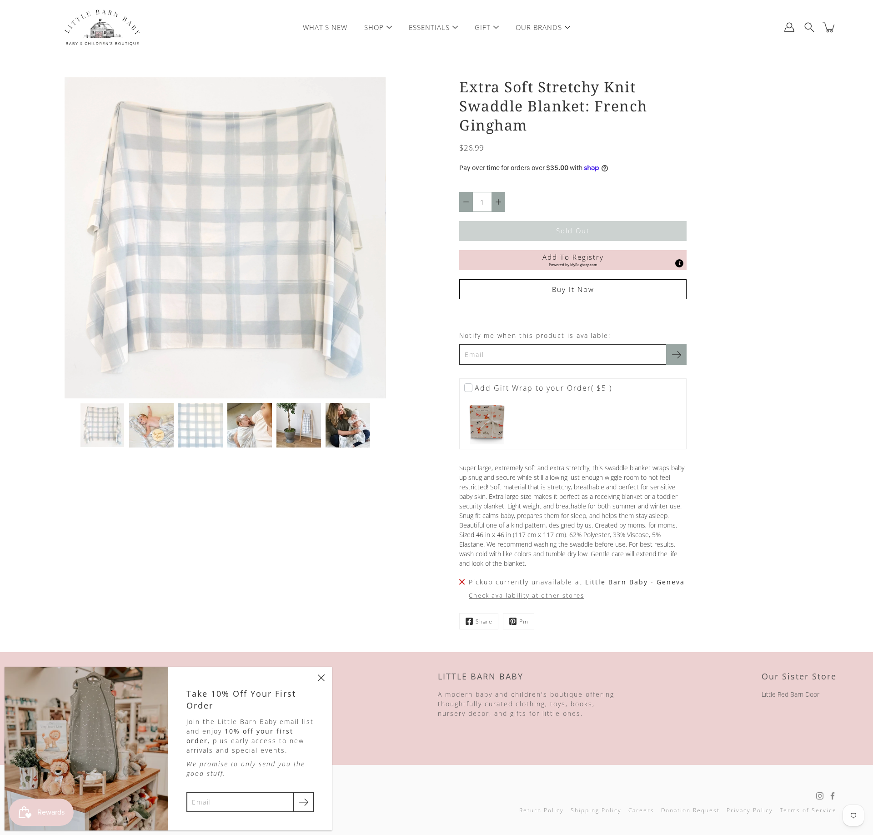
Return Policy (541, 810)
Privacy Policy (750, 810)
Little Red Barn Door (790, 694)
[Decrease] (466, 202)
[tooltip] (679, 263)
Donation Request (690, 810)
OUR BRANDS (539, 27)
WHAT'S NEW (325, 27)
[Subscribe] (676, 354)
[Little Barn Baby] (102, 27)
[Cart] (829, 27)
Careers (641, 810)
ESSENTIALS (429, 27)
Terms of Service (808, 810)
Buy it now (573, 289)
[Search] (809, 27)
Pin (523, 621)
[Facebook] (832, 796)
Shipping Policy (596, 810)
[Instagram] (820, 796)
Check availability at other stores (526, 595)
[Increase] (498, 202)
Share (484, 621)
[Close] (321, 678)
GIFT (483, 27)
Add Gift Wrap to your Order (543, 388)
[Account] (789, 27)
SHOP (374, 27)
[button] (573, 260)
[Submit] (303, 802)
